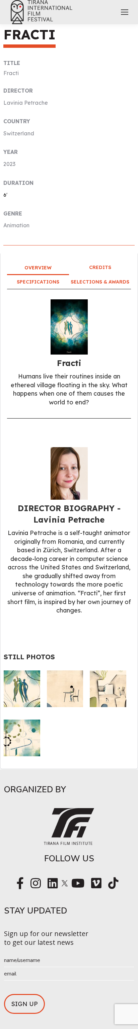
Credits (100, 267)
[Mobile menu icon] (124, 12)
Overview (38, 268)
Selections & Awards (100, 282)
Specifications (38, 282)
